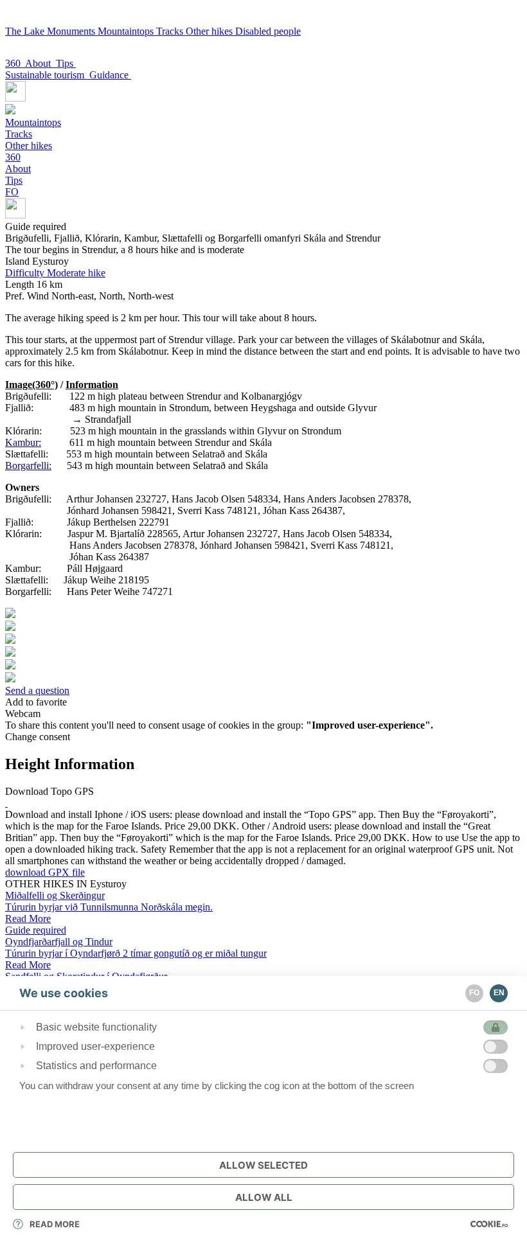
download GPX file (45, 872)
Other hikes (210, 31)
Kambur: (23, 442)
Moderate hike (55, 272)
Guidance (110, 74)
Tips (66, 63)
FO (12, 191)
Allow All (263, 1197)
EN (499, 992)
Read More (55, 1224)
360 (15, 63)
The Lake (26, 31)
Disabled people (268, 31)
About (40, 63)
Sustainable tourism (47, 74)
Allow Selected (263, 1165)
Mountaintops (127, 31)
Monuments (72, 31)
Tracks (171, 31)
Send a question (37, 690)
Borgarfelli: (28, 465)
